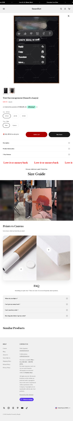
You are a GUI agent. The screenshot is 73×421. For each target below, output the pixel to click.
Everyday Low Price (41, 2)
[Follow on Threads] (13, 408)
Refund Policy (6, 364)
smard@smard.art (24, 350)
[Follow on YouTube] (22, 408)
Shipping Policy (7, 361)
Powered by (23, 394)
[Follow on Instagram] (8, 408)
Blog (4, 351)
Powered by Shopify (15, 414)
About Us (5, 355)
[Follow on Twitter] (4, 408)
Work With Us (6, 358)
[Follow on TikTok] (27, 408)
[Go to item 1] (6, 91)
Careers (5, 348)
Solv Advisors (29, 394)
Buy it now (59, 134)
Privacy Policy (6, 367)
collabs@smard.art (24, 356)
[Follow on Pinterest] (17, 408)
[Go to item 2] (12, 91)
